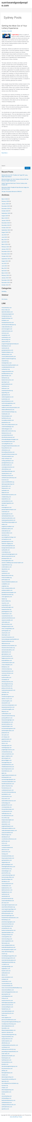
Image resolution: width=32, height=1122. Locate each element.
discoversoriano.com (7, 624)
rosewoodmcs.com (6, 981)
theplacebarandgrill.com (8, 819)
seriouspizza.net (6, 845)
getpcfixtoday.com (6, 375)
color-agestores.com (7, 596)
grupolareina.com (6, 422)
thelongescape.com (6, 745)
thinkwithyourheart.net (7, 475)
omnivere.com (5, 333)
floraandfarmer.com (6, 448)
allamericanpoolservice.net (8, 556)
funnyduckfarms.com (7, 1062)
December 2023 (6, 251)
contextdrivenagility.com (8, 709)
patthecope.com (6, 841)
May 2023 (4, 268)
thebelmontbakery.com (7, 352)
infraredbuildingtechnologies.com (10, 439)
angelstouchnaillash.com (8, 526)
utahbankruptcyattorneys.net (9, 477)
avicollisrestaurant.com (7, 815)
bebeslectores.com (6, 433)
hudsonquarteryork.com (8, 1013)
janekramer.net (5, 732)
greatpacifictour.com (7, 805)
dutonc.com (5, 743)
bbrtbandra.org (5, 377)
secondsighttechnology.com (9, 537)
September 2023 (6, 258)
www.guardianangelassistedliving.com (11, 1021)
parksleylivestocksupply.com (9, 592)
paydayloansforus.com (7, 350)
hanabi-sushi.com (6, 970)
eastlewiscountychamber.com (9, 645)
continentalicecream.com (8, 662)
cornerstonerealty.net (7, 985)
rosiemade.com (5, 511)
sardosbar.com (5, 490)
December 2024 (6, 222)
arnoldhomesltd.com (7, 465)
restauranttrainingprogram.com (9, 554)
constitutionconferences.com (9, 839)
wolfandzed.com (6, 972)
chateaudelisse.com (7, 405)
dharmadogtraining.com (8, 1089)
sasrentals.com (5, 535)
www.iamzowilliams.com (8, 989)
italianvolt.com (5, 492)
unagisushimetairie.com (7, 371)
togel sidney (15, 34)
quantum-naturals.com (7, 1032)
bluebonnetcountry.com (8, 379)
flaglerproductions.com (7, 658)
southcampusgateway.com (8, 403)
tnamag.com (5, 853)
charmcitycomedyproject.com (9, 705)
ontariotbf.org (5, 360)
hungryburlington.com (7, 726)
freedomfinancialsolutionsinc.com (10, 917)
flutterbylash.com (6, 1057)
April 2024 (4, 242)
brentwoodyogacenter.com (8, 958)
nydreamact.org (6, 369)
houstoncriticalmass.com (8, 637)
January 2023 (5, 277)
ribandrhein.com (6, 569)
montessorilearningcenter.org (9, 1034)
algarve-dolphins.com (7, 756)
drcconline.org (5, 817)
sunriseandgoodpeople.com (15, 4)
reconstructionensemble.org (9, 792)
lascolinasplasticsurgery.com (9, 949)
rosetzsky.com (5, 692)
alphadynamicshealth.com (8, 1055)
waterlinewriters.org (7, 868)
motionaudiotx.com (6, 1091)
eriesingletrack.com (6, 507)
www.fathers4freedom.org (8, 907)
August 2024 (5, 232)
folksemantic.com (6, 488)
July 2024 (4, 234)
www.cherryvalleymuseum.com (9, 424)
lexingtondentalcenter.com (8, 547)
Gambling (4, 31)
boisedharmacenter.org (7, 594)
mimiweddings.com (6, 1098)
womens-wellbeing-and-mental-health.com (12, 562)
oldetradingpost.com (7, 428)
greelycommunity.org (7, 688)
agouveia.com (5, 1081)
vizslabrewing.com (6, 496)
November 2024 (6, 225)
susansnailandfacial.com (8, 900)
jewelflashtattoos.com (7, 373)
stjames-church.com (7, 698)
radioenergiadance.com (7, 396)
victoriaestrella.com (6, 807)
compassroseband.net (7, 847)
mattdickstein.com (6, 885)
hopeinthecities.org (6, 609)
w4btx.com (4, 524)
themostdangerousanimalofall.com (10, 639)
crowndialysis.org (6, 552)
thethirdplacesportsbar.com (8, 1002)
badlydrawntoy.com (7, 887)
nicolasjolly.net (5, 679)
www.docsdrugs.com (7, 938)
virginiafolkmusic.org (7, 564)
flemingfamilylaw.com (7, 1072)
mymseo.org (5, 1085)
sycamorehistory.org (7, 983)
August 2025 (5, 215)
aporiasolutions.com (7, 860)
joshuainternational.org (7, 898)
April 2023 (4, 270)
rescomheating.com (7, 1096)
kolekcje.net (5, 571)
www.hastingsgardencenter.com (10, 992)
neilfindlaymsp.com (6, 813)
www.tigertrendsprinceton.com (9, 904)
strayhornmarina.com (7, 656)
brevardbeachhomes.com (8, 452)
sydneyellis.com (6, 550)
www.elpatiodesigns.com (8, 1011)
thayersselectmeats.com (8, 858)
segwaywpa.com (6, 862)
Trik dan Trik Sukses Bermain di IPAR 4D (12, 191)
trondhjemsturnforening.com (9, 1023)
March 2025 (5, 218)
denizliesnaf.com (6, 836)
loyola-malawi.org (6, 601)
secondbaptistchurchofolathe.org (10, 1083)
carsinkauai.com (6, 1047)
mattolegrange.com (6, 747)
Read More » (5, 153)
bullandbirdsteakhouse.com (8, 947)
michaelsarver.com (6, 539)
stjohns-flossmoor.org (7, 785)
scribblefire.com (6, 584)
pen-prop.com (5, 902)
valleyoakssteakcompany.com (9, 830)
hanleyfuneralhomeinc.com (8, 518)
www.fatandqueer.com (7, 926)
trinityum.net (5, 998)
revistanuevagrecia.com (8, 696)
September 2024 (6, 230)
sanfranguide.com (6, 630)
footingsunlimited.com (7, 934)
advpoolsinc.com (6, 824)
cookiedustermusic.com (8, 790)
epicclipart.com (5, 382)
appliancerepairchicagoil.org (9, 358)
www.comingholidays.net (8, 628)
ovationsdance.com (6, 567)
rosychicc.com (5, 603)
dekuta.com (5, 975)
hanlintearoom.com (6, 1060)
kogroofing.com (5, 392)
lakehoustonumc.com (7, 890)
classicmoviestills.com (7, 620)
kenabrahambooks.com (7, 671)
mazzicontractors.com (7, 1000)
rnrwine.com (5, 1074)
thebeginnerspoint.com (7, 626)
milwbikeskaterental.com (8, 766)
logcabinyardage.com (7, 879)
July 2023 (4, 263)
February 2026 (5, 201)
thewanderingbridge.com (8, 720)
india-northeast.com (7, 458)
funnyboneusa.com (6, 788)
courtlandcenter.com (7, 811)
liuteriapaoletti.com (6, 777)
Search (3, 165)
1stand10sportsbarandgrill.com (9, 522)
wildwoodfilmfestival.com (8, 409)
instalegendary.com (6, 362)
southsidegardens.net (7, 996)
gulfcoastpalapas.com (7, 864)
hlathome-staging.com (7, 543)
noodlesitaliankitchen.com (8, 367)
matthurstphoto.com (7, 1040)
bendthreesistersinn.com (8, 783)
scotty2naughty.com (7, 700)
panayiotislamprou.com (7, 401)
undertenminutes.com (7, 331)
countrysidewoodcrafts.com (9, 356)
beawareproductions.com (8, 707)
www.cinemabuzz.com (7, 977)
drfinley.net (4, 1070)
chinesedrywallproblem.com (9, 781)
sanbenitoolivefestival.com (8, 618)
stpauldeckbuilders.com (7, 932)
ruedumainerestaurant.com (8, 690)
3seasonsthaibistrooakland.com (9, 581)
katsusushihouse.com (7, 686)
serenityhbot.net (6, 896)
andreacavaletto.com (7, 590)
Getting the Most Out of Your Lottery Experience (14, 27)
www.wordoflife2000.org (8, 482)
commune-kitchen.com (7, 673)
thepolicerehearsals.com (8, 641)
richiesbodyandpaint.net (8, 314)
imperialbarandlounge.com (8, 471)
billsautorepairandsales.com (9, 1030)
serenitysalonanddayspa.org (9, 324)
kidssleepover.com (6, 345)
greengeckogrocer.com (7, 541)
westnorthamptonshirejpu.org (9, 411)
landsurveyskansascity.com (9, 930)
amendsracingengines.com (8, 921)
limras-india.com (6, 309)
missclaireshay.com (6, 307)
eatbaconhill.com (6, 341)
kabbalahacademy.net (7, 528)
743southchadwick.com (8, 456)
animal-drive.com (6, 851)
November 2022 (6, 282)
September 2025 (6, 213)
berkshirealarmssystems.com (9, 494)
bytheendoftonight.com (7, 607)
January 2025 (5, 220)
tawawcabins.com (6, 486)
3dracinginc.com (6, 635)
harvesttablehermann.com (8, 441)
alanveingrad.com (6, 758)
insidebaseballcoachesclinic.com (10, 1045)
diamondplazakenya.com (8, 1026)
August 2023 (5, 261)
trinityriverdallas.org (7, 577)
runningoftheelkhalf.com (8, 911)
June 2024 (4, 237)
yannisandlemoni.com (7, 501)
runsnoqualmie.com (6, 936)
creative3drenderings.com (8, 875)
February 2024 (5, 246)
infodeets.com (5, 320)
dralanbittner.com (6, 499)
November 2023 (6, 253)
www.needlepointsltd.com (8, 945)
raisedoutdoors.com (7, 473)
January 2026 (5, 203)
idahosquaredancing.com (8, 484)
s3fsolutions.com (6, 450)
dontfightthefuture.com (7, 462)
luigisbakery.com (6, 968)
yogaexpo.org (5, 586)
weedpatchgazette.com (8, 503)
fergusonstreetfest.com (7, 1036)
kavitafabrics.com (6, 794)
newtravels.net (5, 348)
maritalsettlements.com (7, 764)
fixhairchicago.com (6, 834)
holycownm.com (6, 798)
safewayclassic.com (7, 354)
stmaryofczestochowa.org (8, 715)
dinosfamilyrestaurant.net (8, 437)
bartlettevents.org (6, 418)
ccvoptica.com (5, 964)
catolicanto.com (6, 573)
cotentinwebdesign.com (8, 426)
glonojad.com (5, 694)
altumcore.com (5, 849)
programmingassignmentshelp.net (10, 343)
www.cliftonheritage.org (8, 951)
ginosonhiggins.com (6, 760)
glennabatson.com (6, 654)
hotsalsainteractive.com (8, 322)
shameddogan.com (6, 870)
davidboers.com (6, 881)
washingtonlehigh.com (7, 966)
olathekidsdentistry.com (8, 516)
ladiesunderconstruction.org (9, 431)
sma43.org (4, 953)
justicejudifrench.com (7, 717)
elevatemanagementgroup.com (9, 1066)
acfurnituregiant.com (7, 328)
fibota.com (4, 1015)
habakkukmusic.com (7, 892)
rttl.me (3, 1094)
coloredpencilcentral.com (8, 467)
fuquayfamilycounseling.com (9, 1079)
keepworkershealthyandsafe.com (10, 365)
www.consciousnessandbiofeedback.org (12, 987)
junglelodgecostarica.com (8, 749)
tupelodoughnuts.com (7, 513)
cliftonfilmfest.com (6, 469)
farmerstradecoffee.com (8, 877)
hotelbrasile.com (6, 414)
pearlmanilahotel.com (7, 384)
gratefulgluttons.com (7, 611)
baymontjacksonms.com (8, 768)
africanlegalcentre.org (7, 683)
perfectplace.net (6, 579)
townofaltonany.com (7, 771)
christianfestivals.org (7, 751)
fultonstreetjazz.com (7, 416)
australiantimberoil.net (7, 435)
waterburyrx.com (6, 822)
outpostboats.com (6, 605)
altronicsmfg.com (6, 339)
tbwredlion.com (5, 1028)
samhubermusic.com (7, 1106)
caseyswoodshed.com (7, 832)
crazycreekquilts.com (7, 664)
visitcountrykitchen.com (8, 754)
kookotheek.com (6, 399)
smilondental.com (6, 530)
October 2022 (5, 285)
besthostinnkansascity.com (8, 1100)
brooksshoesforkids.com (8, 856)
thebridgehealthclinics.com (8, 866)
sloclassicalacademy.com (8, 649)
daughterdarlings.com (7, 318)
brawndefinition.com (7, 660)
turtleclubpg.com (6, 802)
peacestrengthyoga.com (8, 915)
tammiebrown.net (6, 741)
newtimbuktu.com (6, 337)
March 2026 (5, 199)
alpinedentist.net (6, 394)
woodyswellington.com (7, 1006)
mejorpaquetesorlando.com (8, 520)
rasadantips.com (6, 335)
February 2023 (5, 275)
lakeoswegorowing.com (7, 1077)
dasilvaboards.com (6, 652)
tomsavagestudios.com (7, 560)
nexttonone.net (5, 894)
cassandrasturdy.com (7, 615)
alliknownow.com (6, 643)
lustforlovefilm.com (6, 677)
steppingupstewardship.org (8, 962)
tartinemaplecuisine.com (8, 730)
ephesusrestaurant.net (7, 1004)
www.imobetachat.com (7, 883)
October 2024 (5, 227)
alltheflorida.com (6, 1043)
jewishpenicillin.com (6, 558)
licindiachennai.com (6, 316)
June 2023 (4, 265)
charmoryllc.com (6, 632)
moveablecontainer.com (8, 420)
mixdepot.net (5, 979)
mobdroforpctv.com (7, 613)
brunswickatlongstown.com (8, 728)
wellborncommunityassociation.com (11, 407)
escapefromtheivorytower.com (9, 454)
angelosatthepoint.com (7, 826)
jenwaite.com (5, 1064)
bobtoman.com (5, 388)
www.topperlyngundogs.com (9, 909)
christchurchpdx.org (7, 669)
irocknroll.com (5, 479)
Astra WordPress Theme (16, 1116)
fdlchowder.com (6, 943)
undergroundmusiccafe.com (9, 1104)
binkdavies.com (5, 666)
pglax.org (4, 773)
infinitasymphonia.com (7, 681)
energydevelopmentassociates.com (10, 445)
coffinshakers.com (6, 713)
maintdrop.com (5, 386)
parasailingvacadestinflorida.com (10, 1051)
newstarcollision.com (7, 533)
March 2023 (5, 273)
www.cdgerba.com (6, 1017)
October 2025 (5, 210)
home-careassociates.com (8, 588)
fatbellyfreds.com (6, 1009)
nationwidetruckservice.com (9, 800)
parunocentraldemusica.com (9, 1019)
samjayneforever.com (7, 1038)
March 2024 (5, 244)
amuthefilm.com (6, 675)
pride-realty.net (5, 1053)
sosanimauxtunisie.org (7, 390)
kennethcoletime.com (7, 724)
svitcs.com (4, 843)
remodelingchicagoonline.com (9, 955)
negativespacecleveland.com (9, 775)
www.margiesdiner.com (7, 941)
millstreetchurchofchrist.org (8, 1049)
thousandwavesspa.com (8, 809)
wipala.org (4, 598)
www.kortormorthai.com (8, 924)
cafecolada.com (6, 622)
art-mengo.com (5, 737)
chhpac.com (5, 1087)
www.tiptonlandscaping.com (9, 960)
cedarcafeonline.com (7, 326)
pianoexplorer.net (6, 994)
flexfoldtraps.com (6, 919)
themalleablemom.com (7, 722)
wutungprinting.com (7, 762)
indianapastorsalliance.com (8, 828)
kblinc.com (4, 505)
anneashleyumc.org (6, 928)
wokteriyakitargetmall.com (8, 545)
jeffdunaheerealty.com (7, 913)
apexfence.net (5, 1109)
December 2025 (6, 206)
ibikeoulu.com (5, 711)
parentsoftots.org (6, 873)
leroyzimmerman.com (7, 1068)
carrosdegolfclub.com (7, 443)
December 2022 (6, 280)
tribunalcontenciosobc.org (8, 647)
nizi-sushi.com (5, 734)
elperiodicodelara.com (7, 311)
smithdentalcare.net (7, 1102)
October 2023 (5, 256)
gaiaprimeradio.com (6, 739)
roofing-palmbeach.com (8, 460)
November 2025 (6, 208)
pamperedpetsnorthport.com (9, 509)
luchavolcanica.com (7, 796)
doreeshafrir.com (6, 703)
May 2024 (4, 239)
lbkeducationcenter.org (7, 575)
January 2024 (5, 249)
